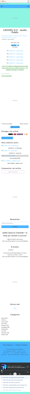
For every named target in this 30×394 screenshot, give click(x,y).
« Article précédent (6, 123)
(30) (4, 323)
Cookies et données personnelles (14, 354)
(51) (3, 320)
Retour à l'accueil (15, 127)
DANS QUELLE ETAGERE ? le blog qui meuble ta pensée (14, 35)
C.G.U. (11, 352)
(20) (4, 329)
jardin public (13, 42)
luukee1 (13, 241)
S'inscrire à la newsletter (7, 137)
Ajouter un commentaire (12, 171)
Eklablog (25, 345)
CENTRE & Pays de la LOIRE (9, 37)
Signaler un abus (6, 352)
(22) (5, 327)
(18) (3, 331)
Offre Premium (4, 354)
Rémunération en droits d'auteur (20, 352)
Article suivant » (24, 123)
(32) (4, 322)
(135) (4, 318)
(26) (5, 325)
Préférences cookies (24, 354)
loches (18, 42)
